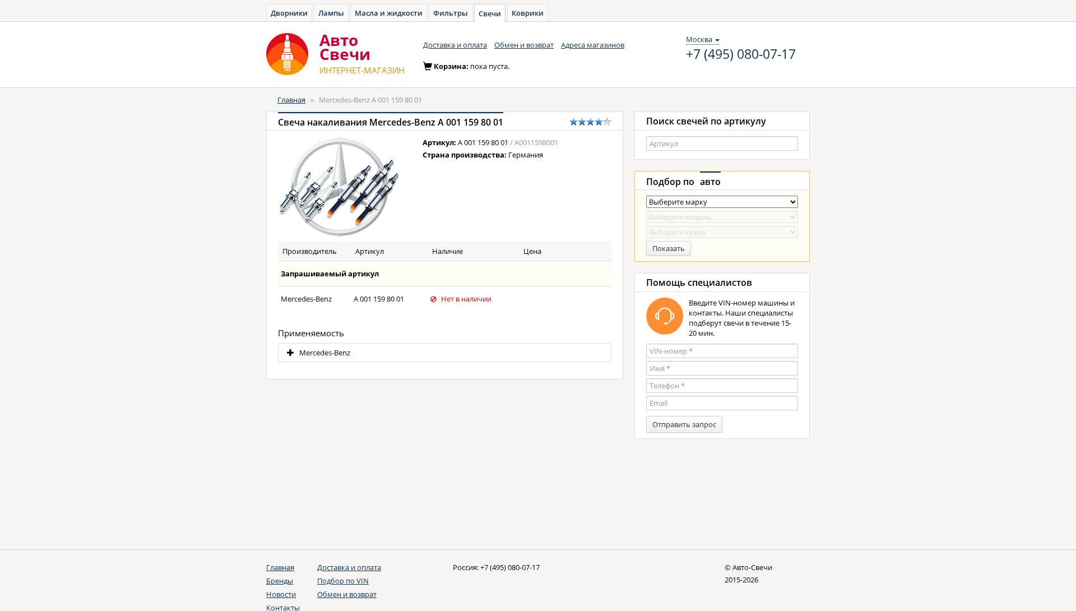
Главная (291, 100)
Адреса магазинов (592, 45)
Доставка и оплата (455, 45)
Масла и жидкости (389, 13)
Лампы (331, 13)
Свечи (490, 13)
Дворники (289, 13)
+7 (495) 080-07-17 (741, 54)
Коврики (528, 13)
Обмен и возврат (524, 45)
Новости (281, 594)
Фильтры (450, 13)
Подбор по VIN (343, 581)
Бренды (279, 581)
